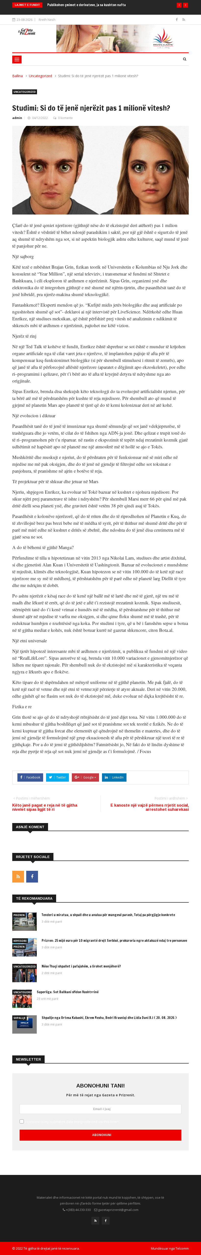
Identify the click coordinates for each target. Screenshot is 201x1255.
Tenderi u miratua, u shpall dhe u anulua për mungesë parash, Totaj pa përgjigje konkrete (108, 914)
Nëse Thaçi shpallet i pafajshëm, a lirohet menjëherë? (81, 966)
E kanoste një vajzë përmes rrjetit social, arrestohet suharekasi (150, 807)
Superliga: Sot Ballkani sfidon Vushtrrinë (68, 992)
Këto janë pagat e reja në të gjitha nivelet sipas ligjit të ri (44, 807)
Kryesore (20, 941)
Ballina (17, 75)
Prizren (19, 915)
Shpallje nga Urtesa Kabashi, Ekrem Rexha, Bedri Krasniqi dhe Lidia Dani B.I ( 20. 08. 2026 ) (109, 1017)
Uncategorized (40, 75)
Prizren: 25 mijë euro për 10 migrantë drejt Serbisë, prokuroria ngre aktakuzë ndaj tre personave (115, 940)
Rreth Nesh (47, 19)
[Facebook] (177, 19)
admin (17, 118)
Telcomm (182, 1248)
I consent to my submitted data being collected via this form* (71, 1122)
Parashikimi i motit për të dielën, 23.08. (77, 4)
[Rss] (183, 19)
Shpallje (19, 1018)
